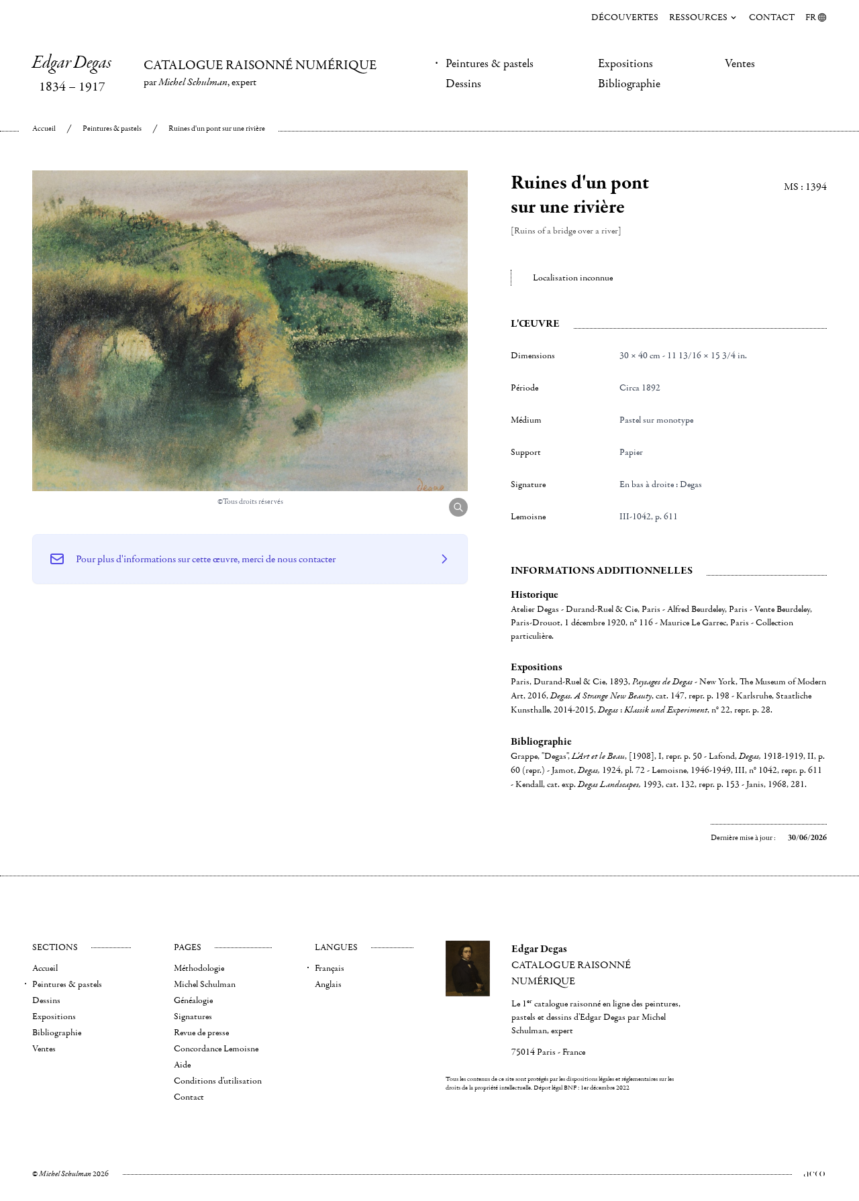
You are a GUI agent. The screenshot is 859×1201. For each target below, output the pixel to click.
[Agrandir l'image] (458, 507)
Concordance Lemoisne (216, 1049)
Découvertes (624, 17)
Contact (772, 17)
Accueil (44, 128)
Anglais (328, 984)
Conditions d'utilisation (218, 1081)
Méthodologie (199, 968)
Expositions (625, 63)
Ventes (740, 63)
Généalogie (193, 1000)
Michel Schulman (205, 984)
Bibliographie (629, 83)
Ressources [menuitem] (698, 17)
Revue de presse (201, 1033)
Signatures (193, 1016)
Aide (182, 1065)
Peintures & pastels (490, 63)
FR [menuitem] (810, 17)
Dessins (463, 83)
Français (329, 968)
